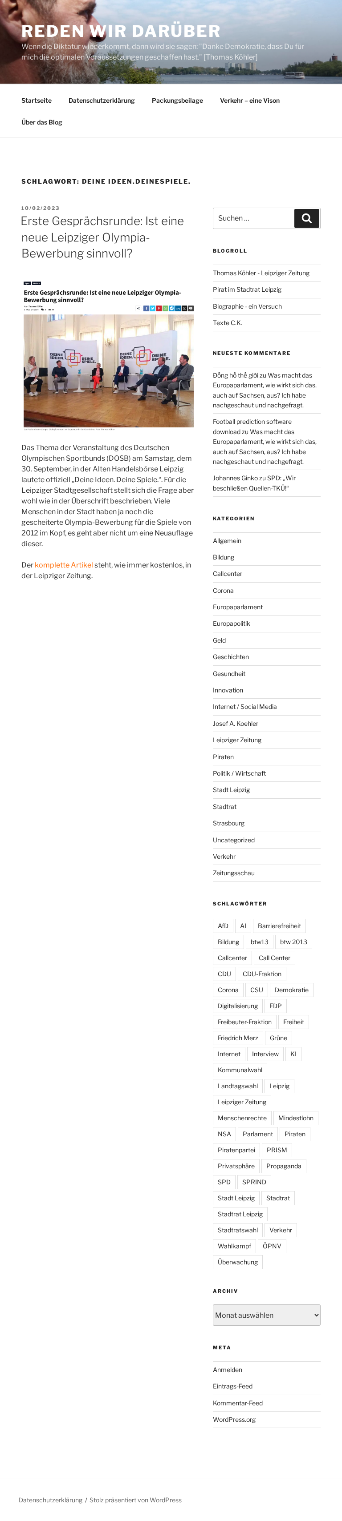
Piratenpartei (236, 1150)
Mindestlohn (296, 1118)
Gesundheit (229, 673)
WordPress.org (234, 1419)
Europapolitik (231, 623)
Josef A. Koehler (235, 723)
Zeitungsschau (234, 873)
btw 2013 (293, 942)
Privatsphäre (236, 1166)
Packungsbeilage (177, 100)
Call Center (274, 958)
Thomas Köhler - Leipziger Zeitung (261, 273)
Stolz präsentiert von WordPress (136, 1500)
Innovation (228, 690)
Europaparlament (238, 607)
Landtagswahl (238, 1086)
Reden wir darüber (121, 31)
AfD (223, 926)
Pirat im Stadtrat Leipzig (247, 289)
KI (293, 1054)
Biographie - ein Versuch (247, 306)
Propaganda (283, 1166)
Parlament (258, 1134)
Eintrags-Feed (232, 1386)
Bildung (223, 557)
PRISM (277, 1150)
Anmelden (227, 1369)
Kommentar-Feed (238, 1403)
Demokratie (292, 990)
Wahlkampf (234, 1246)
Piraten (223, 756)
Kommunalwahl (240, 1070)
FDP (275, 1006)
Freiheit (293, 1022)
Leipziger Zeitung (237, 740)
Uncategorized (234, 840)
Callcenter (227, 573)
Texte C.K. (227, 322)
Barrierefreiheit (279, 926)
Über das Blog (41, 122)
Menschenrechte (242, 1118)
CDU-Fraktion (262, 974)
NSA (224, 1134)
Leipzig (279, 1086)
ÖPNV (272, 1246)
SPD (224, 1182)
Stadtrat (224, 806)
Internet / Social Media (245, 706)
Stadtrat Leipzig (240, 1214)
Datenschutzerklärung (102, 100)
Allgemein (227, 540)
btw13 (260, 942)
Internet (229, 1054)
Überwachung (238, 1262)
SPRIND (254, 1182)
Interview (265, 1054)
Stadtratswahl (238, 1230)
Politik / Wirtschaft (239, 773)
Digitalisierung (238, 1006)
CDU (224, 974)
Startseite (36, 100)
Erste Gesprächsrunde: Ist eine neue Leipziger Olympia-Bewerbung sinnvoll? (102, 237)
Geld (219, 640)
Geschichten (231, 656)
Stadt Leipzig (231, 789)
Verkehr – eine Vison (250, 100)
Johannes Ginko (235, 478)
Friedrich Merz (238, 1038)
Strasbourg (228, 823)
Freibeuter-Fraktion (245, 1022)
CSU (256, 990)
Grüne (278, 1038)
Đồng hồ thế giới (235, 375)
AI (243, 926)
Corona (223, 590)
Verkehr (224, 856)
